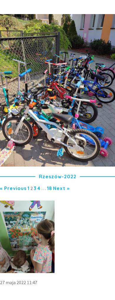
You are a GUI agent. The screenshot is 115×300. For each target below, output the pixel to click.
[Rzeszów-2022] (57, 165)
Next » (61, 188)
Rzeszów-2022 (57, 176)
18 (49, 188)
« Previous (13, 188)
